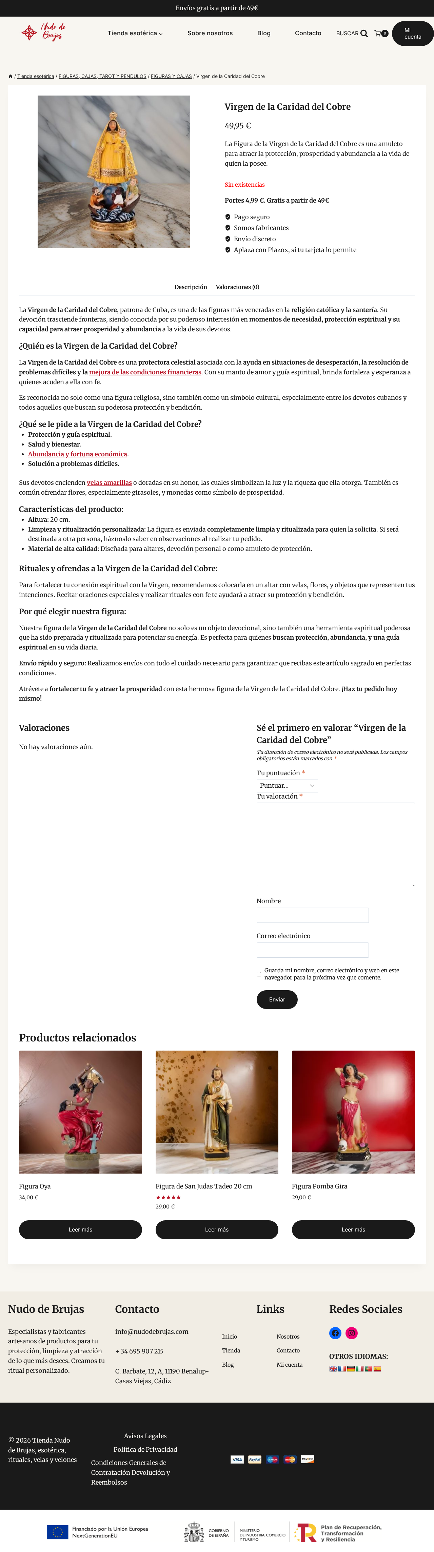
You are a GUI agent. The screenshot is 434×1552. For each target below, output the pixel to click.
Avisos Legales (145, 1436)
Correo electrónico (284, 936)
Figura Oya (35, 1186)
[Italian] (360, 1369)
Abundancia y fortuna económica (77, 454)
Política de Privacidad (145, 1449)
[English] (333, 1369)
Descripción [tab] (191, 287)
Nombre (269, 901)
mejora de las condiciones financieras (145, 372)
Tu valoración (280, 796)
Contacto (308, 33)
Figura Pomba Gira (320, 1186)
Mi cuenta (413, 33)
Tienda (231, 1350)
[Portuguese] (368, 1369)
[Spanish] (377, 1369)
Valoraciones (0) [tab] (237, 287)
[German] (351, 1369)
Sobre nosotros (210, 33)
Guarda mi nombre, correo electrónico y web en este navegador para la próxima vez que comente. (331, 974)
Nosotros (288, 1336)
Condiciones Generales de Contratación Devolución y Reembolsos (130, 1472)
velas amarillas (109, 483)
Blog (264, 33)
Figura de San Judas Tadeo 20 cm (204, 1186)
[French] (342, 1369)
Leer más (80, 1229)
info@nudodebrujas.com (152, 1332)
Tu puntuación (281, 773)
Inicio (229, 1336)
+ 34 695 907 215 (139, 1351)
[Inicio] (10, 76)
